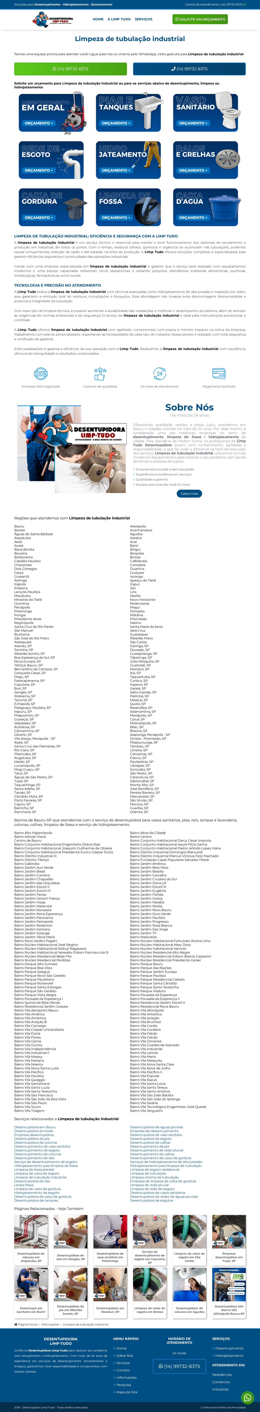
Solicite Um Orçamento (202, 19)
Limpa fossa (23, 1185)
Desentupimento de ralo (34, 1158)
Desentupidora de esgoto (151, 1139)
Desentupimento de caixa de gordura (160, 1158)
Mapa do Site (127, 1392)
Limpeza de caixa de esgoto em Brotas (149, 1310)
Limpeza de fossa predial (34, 1170)
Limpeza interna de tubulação (154, 1177)
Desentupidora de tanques (36, 1200)
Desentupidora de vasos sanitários (157, 1193)
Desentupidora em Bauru (35, 1127)
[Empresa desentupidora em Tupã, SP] (229, 1231)
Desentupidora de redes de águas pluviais (164, 1197)
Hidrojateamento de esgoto (37, 1193)
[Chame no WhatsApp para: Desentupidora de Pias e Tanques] (130, 112)
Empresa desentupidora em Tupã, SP (229, 1257)
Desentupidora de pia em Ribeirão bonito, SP (70, 1310)
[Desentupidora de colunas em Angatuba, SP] (31, 1231)
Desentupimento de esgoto (37, 1150)
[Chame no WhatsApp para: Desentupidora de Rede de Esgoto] (52, 160)
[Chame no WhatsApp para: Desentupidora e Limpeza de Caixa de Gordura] (52, 207)
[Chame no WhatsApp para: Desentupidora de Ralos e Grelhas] (207, 160)
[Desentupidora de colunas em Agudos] (189, 1284)
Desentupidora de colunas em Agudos (189, 1310)
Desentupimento (229, 1348)
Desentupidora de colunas (35, 1143)
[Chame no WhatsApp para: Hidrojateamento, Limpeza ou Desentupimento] (130, 160)
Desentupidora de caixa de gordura (42, 1197)
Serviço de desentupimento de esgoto (45, 1162)
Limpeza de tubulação (148, 1173)
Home (98, 19)
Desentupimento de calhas (152, 1154)
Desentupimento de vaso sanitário (42, 1146)
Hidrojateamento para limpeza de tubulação (166, 1166)
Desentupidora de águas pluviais (156, 1127)
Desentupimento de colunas (37, 1154)
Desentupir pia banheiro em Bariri (31, 1310)
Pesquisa (123, 1385)
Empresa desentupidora (34, 1135)
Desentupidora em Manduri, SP (110, 1310)
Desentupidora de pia (31, 1139)
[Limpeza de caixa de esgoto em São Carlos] (189, 1231)
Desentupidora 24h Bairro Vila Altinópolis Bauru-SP (229, 1310)
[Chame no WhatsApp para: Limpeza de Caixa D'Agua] (207, 207)
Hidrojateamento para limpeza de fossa (46, 1166)
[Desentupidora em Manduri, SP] (110, 1284)
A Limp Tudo (119, 19)
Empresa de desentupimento (154, 1131)
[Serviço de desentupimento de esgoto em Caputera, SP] (150, 1231)
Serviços (143, 19)
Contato (123, 1370)
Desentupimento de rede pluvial (156, 1150)
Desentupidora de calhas (150, 1143)
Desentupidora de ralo (32, 1181)
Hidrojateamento (229, 1356)
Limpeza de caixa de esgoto (36, 1173)
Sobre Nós (124, 1356)
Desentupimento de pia (149, 1146)
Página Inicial (27, 1324)
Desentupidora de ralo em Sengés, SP (70, 1257)
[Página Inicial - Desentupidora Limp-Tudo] (52, 20)
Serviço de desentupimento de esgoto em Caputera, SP (150, 1257)
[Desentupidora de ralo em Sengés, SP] (70, 1231)
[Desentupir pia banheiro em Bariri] (31, 1284)
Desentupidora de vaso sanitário (156, 1135)
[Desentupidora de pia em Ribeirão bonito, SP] (70, 1284)
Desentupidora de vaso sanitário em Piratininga (110, 1257)
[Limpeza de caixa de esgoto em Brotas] (150, 1284)
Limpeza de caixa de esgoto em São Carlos (189, 1257)
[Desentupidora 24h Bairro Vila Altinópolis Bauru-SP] (229, 1284)
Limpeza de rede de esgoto (152, 1189)
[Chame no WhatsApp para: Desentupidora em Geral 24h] (52, 112)
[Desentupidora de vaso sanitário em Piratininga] (110, 1231)
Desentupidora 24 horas (33, 1131)
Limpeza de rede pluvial (149, 1185)
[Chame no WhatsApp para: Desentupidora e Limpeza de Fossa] (130, 207)
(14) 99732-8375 (232, 4)
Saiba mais (189, 494)
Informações (50, 1324)
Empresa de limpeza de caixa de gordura (163, 1181)
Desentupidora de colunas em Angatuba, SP (30, 1257)
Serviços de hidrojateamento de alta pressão (166, 1162)
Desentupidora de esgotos (151, 1200)
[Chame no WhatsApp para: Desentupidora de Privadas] (207, 112)
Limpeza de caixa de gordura (37, 1189)
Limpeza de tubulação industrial (40, 1177)
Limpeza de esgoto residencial (154, 1170)
